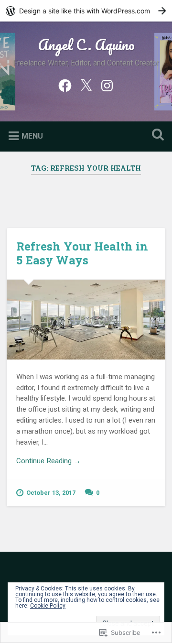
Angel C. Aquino (86, 44)
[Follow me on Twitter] (86, 85)
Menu (32, 136)
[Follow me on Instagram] (107, 85)
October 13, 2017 (50, 492)
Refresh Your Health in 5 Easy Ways (82, 253)
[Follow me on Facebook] (65, 85)
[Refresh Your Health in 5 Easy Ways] (86, 320)
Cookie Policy (47, 605)
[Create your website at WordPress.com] (86, 11)
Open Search (155, 135)
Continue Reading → (48, 461)
